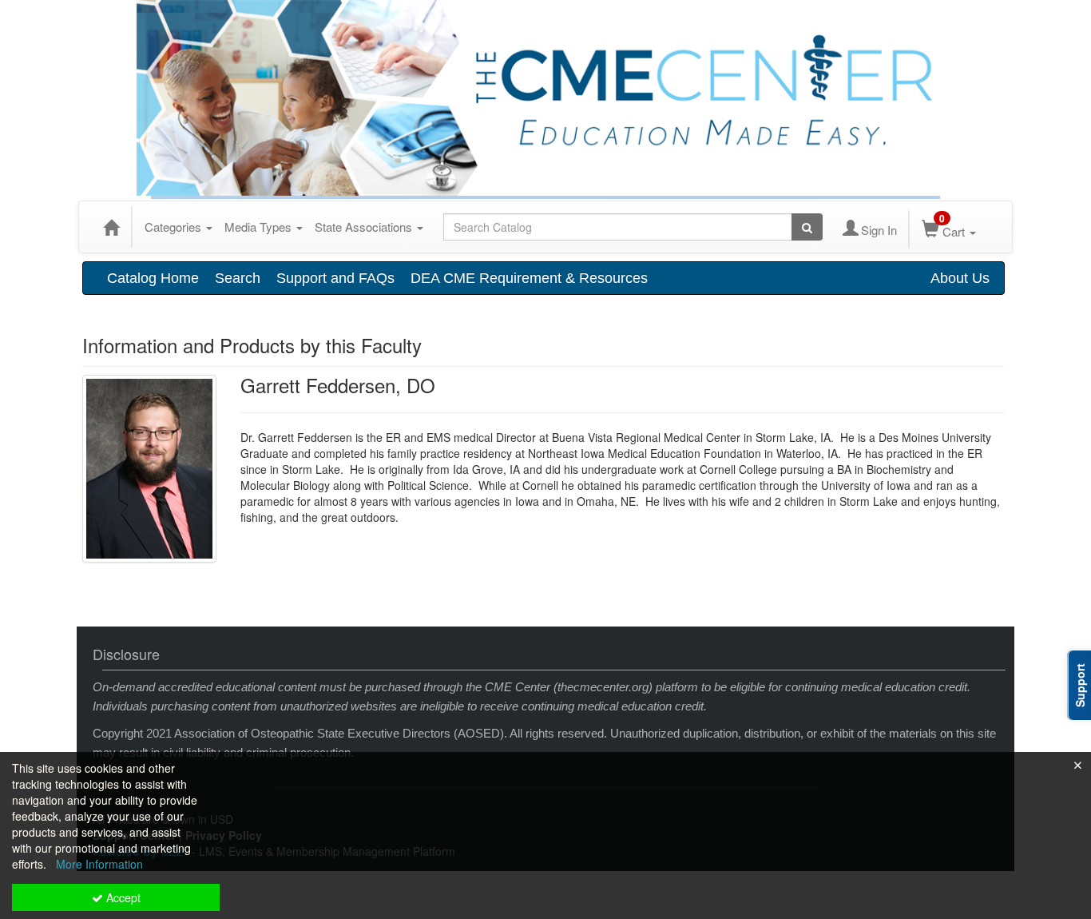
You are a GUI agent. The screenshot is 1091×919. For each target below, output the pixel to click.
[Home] (111, 227)
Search (237, 278)
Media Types (259, 226)
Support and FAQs (335, 278)
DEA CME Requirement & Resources (529, 278)
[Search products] (807, 227)
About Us (960, 278)
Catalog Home (153, 278)
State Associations (365, 226)
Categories (174, 226)
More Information (99, 864)
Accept (122, 897)
